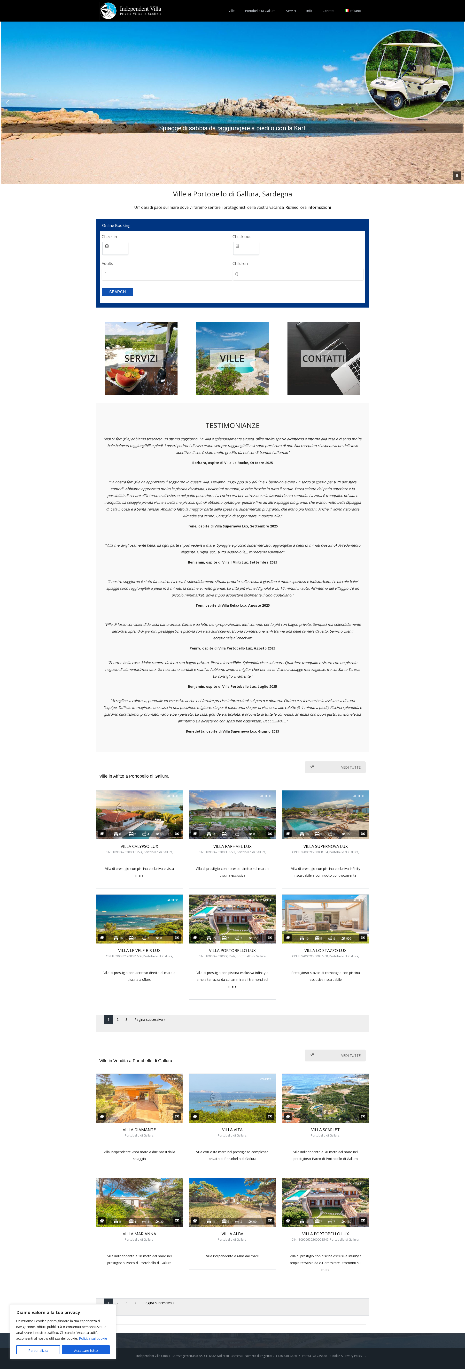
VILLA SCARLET (325, 1129)
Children (240, 263)
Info (309, 10)
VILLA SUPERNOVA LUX (325, 846)
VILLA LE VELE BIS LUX (139, 950)
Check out (241, 236)
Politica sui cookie (93, 1338)
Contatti (328, 10)
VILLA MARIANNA (139, 1234)
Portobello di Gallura (260, 10)
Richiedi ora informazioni (308, 207)
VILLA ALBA (232, 1234)
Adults (107, 263)
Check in (109, 236)
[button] (7, 103)
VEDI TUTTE (351, 767)
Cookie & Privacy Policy (346, 1356)
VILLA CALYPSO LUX (139, 846)
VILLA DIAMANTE (139, 1129)
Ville (232, 10)
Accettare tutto (86, 1350)
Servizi (291, 10)
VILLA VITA (232, 1129)
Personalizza (38, 1350)
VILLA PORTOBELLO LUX (232, 950)
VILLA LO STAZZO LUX (325, 950)
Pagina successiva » (149, 1019)
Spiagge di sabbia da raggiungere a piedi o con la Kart (232, 128)
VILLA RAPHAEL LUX (232, 846)
